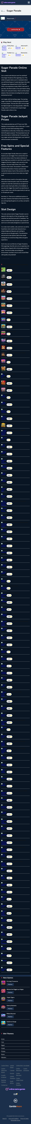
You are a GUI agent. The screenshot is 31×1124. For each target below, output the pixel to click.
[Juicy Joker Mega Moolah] (4, 915)
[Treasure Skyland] (4, 546)
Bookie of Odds (11, 324)
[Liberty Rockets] (3, 1008)
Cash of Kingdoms (12, 303)
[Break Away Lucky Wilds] (4, 696)
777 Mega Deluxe (12, 875)
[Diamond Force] (4, 560)
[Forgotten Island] (4, 885)
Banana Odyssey (12, 409)
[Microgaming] (3, 18)
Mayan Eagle (10, 628)
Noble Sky (10, 727)
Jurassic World (11, 275)
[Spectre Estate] (4, 716)
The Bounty (10, 854)
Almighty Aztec (11, 706)
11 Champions (11, 600)
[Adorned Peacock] (18, 48)
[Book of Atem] (4, 481)
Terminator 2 (11, 953)
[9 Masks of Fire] (3, 426)
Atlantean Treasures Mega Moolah (17, 522)
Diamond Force (11, 557)
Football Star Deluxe (13, 593)
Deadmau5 (10, 776)
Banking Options (3, 1081)
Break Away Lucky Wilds (14, 692)
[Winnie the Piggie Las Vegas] (3, 992)
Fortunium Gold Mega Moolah (16, 720)
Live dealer (26, 1065)
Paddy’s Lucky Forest (13, 52)
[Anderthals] (4, 552)
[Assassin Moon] (4, 829)
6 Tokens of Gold (12, 925)
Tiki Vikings (10, 395)
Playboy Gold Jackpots (14, 458)
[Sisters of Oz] (4, 700)
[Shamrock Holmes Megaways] (4, 851)
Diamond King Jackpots (14, 819)
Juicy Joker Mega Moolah (14, 911)
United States (12, 1066)
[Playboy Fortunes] (4, 659)
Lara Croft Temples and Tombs (16, 352)
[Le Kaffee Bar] (4, 377)
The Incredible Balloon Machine (16, 501)
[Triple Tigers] (3, 1000)
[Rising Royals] (4, 453)
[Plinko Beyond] (3, 1016)
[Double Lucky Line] (4, 491)
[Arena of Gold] (4, 566)
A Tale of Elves (11, 812)
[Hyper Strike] (4, 870)
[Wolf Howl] (4, 686)
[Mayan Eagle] (4, 630)
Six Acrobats (10, 289)
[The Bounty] (4, 856)
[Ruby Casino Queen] (3, 384)
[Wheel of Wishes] (4, 511)
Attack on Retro (11, 529)
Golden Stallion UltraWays (15, 861)
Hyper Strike (10, 868)
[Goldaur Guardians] (4, 673)
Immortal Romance (12, 586)
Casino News (5, 1065)
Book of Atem (11, 480)
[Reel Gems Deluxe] (4, 772)
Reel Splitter (10, 360)
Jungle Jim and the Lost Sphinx (16, 430)
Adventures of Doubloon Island (16, 939)
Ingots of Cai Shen (12, 896)
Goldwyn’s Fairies (12, 268)
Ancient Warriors (12, 663)
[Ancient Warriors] (4, 666)
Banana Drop (11, 642)
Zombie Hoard (11, 331)
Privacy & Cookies (25, 1118)
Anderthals (10, 550)
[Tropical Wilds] (4, 949)
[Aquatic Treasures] (4, 765)
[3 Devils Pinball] (4, 935)
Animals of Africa (12, 889)
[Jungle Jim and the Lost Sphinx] (4, 434)
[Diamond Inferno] (4, 652)
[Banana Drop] (4, 645)
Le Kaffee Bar (11, 374)
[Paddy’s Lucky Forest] (4, 57)
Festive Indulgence (12, 465)
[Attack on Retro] (4, 531)
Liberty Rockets (11, 1005)
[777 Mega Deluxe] (4, 878)
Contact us (4, 1085)
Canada (12, 1070)
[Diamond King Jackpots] (4, 823)
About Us (4, 1118)
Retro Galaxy (11, 677)
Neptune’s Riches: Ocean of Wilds (17, 791)
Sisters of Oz (11, 699)
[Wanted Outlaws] (4, 758)
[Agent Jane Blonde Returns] (3, 342)
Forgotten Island (12, 882)
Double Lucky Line (12, 487)
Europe (12, 1073)
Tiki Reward (10, 783)
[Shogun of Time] (3, 313)
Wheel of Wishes (12, 508)
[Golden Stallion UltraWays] (4, 865)
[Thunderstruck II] (4, 836)
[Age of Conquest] (4, 615)
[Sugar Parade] (3, 299)
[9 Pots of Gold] (4, 538)
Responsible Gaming (15, 1120)
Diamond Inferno (12, 649)
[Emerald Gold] (4, 970)
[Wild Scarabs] (3, 285)
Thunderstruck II (12, 833)
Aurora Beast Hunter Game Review (17, 621)
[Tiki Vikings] (4, 396)
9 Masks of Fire (11, 423)
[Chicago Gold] (4, 906)
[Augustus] (4, 799)
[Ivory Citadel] (4, 474)
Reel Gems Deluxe (12, 769)
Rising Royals (11, 451)
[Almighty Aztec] (4, 709)
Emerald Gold (11, 967)
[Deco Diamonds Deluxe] (4, 419)
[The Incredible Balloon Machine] (4, 505)
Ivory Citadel (11, 473)
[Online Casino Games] (8, 2)
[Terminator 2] (4, 956)
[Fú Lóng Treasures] (3, 984)
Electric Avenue (11, 579)
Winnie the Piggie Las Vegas (15, 989)
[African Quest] (4, 497)
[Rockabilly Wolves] (3, 349)
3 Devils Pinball (11, 932)
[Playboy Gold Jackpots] (4, 463)
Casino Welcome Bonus (4, 1070)
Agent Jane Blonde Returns (15, 338)
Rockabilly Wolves (12, 345)
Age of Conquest (12, 614)
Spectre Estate (11, 713)
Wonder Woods (12, 515)
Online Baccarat (18, 1074)
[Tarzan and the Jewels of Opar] (4, 752)
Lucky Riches (10, 571)
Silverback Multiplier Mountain (16, 840)
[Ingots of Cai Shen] (4, 899)
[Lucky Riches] (4, 573)
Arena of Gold (11, 564)
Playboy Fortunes (12, 656)
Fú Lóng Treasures (12, 981)
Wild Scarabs (11, 282)
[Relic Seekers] (4, 403)
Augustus (9, 798)
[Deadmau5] (4, 778)
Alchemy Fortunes (12, 805)
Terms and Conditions (14, 1118)
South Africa (12, 1082)
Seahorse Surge (11, 1021)
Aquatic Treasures (12, 762)
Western (3, 1057)
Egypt (3, 1045)
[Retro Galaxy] (4, 679)
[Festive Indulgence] (4, 467)
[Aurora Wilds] (3, 320)
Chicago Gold (11, 904)
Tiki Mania (10, 444)
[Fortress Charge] (4, 610)
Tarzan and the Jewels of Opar (16, 748)
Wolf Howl (10, 685)
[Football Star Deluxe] (4, 597)
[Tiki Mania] (4, 446)
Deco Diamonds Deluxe (14, 416)
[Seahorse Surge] (3, 1024)
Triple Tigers (10, 997)
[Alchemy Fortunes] (4, 808)
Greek (3, 1048)
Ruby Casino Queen (13, 381)
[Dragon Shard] (3, 370)
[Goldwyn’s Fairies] (3, 271)
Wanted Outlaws (12, 755)
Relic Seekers (11, 402)
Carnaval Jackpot (12, 918)
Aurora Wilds (11, 317)
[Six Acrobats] (3, 292)
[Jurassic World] (3, 278)
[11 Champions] (4, 601)
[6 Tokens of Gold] (4, 928)
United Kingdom (12, 1077)
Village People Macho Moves (15, 388)
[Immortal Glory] (4, 638)
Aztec (3, 1039)
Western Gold (11, 734)
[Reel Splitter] (3, 363)
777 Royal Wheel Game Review (16, 741)
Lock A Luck (10, 437)
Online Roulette (18, 1084)
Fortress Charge (12, 607)
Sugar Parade (11, 296)
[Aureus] (4, 960)
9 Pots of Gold (11, 536)
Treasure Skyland (12, 543)
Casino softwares (26, 1069)
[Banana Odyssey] (4, 412)
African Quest (11, 494)
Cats (2, 1042)
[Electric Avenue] (4, 581)
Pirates (3, 1051)
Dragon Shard (11, 367)
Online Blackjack (19, 1069)
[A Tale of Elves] (4, 813)
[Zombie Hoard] (3, 334)
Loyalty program (3, 1076)
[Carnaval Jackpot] (4, 921)
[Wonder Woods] (4, 518)
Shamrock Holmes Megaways (16, 847)
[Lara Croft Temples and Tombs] (3, 356)
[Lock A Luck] (4, 439)
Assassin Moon (11, 826)
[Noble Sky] (4, 728)
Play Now (10, 984)
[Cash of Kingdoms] (3, 306)
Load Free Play (14, 29)
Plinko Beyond (11, 1013)
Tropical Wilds (11, 946)
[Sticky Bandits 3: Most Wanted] (4, 50)
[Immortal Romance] (4, 588)
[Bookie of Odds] (3, 327)
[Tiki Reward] (4, 785)
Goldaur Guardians (12, 670)
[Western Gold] (4, 737)
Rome (3, 1054)
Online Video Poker (19, 1079)
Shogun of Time (11, 310)
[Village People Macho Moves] (3, 391)
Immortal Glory (11, 635)
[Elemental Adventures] (18, 55)
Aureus (9, 960)
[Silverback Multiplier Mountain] (4, 844)
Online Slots (19, 1065)
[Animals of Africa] (4, 892)
